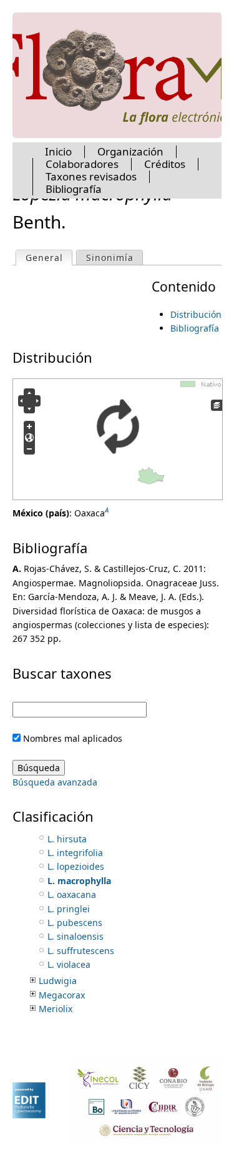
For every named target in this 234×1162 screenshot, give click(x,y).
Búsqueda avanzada (54, 782)
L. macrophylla (79, 881)
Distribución (196, 314)
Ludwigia (58, 981)
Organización (130, 151)
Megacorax (62, 995)
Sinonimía (110, 257)
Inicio (58, 151)
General (49, 257)
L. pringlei (68, 909)
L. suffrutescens (80, 951)
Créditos (164, 164)
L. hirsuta (67, 839)
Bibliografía (194, 328)
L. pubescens (74, 922)
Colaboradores (82, 164)
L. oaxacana (71, 894)
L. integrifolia (75, 853)
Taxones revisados (91, 176)
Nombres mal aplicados (72, 738)
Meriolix (55, 1009)
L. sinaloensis (75, 936)
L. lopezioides (75, 866)
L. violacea (68, 964)
